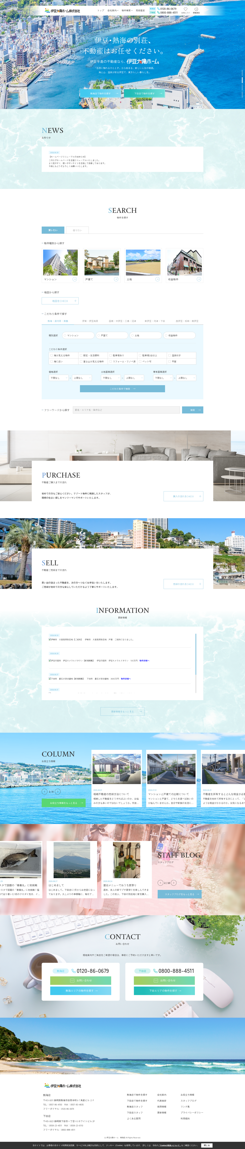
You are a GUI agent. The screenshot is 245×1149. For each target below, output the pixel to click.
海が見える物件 (62, 355)
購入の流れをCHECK (183, 496)
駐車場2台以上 (149, 355)
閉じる (207, 1145)
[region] (122, 159)
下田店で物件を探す (144, 93)
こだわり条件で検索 (120, 388)
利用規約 (185, 1118)
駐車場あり (118, 355)
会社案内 (112, 10)
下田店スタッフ (135, 1112)
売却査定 (140, 10)
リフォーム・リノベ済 (124, 361)
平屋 (174, 361)
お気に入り (185, 12)
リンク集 (185, 1106)
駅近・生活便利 (91, 355)
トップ (100, 10)
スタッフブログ (189, 1100)
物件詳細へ (144, 660)
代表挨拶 (161, 1100)
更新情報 (161, 1112)
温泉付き (176, 355)
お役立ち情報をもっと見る (63, 803)
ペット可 (146, 361)
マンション (73, 335)
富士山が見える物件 (93, 361)
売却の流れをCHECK (183, 584)
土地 (137, 335)
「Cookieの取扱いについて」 (170, 1145)
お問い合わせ (84, 980)
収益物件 (173, 335)
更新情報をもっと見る (122, 711)
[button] (242, 73)
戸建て (104, 335)
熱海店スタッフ (135, 1106)
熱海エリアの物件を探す (80, 990)
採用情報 (161, 1106)
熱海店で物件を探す (100, 93)
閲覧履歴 (196, 12)
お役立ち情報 (187, 1094)
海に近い (58, 361)
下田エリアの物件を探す (163, 990)
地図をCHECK (60, 301)
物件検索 (126, 10)
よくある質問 (134, 1118)
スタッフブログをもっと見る (179, 894)
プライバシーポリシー (192, 1112)
